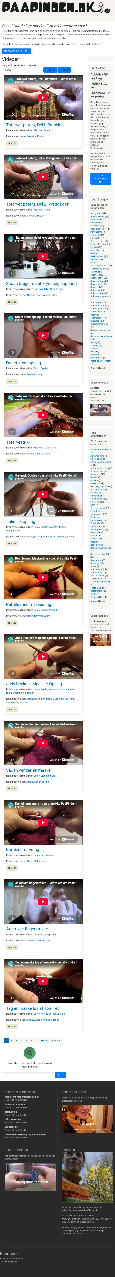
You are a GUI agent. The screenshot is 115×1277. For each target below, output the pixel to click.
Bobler (93, 480)
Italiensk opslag (20, 521)
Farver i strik (50, 447)
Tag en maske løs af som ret (32, 1008)
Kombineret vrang (22, 849)
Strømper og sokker (23, 692)
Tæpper (94, 348)
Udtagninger (96, 591)
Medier (93, 253)
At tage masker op (99, 468)
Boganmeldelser (98, 228)
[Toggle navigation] (6, 17)
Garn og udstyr (41, 289)
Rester (93, 262)
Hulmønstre (96, 511)
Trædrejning (96, 345)
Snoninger (95, 563)
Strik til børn (96, 284)
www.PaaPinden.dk (88, 1210)
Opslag (44, 368)
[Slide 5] (107, 641)
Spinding (94, 271)
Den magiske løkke (64, 698)
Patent (47, 130)
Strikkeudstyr (96, 578)
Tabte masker (97, 588)
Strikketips (95, 321)
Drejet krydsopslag (23, 362)
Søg (62, 1075)
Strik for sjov (96, 275)
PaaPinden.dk (96, 256)
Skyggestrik (96, 560)
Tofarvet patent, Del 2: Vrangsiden (37, 204)
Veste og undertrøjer (100, 360)
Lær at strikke (48, 775)
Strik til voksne (97, 293)
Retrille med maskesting (28, 604)
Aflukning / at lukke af (101, 449)
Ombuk (93, 535)
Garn (92, 505)
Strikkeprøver (96, 317)
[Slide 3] (102, 411)
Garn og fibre (96, 241)
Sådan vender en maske (28, 770)
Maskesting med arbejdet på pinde (22, 1096)
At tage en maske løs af (53, 1013)
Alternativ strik (97, 216)
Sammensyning (49, 610)
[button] (90, 410)
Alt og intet (95, 213)
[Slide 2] (98, 411)
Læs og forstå (97, 529)
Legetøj (94, 247)
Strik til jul (95, 287)
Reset (66, 70)
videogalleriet (96, 391)
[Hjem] (56, 7)
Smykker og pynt (98, 268)
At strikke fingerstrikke (27, 929)
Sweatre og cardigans (101, 336)
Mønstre (38, 130)
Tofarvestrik (17, 442)
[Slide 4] (107, 411)
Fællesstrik (95, 238)
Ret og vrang (47, 855)
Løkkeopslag (11, 1126)
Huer (92, 244)
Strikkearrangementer (101, 296)
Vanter (93, 594)
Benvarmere (96, 219)
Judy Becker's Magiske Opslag (34, 683)
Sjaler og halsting (98, 265)
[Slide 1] (94, 411)
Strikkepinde (96, 569)
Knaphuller (95, 523)
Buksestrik (95, 483)
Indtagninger (96, 514)
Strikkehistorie (97, 305)
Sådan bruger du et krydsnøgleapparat (41, 283)
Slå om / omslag (13, 1119)
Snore (93, 566)
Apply (52, 70)
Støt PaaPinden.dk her (15, 51)
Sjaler (93, 557)
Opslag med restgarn (30, 1181)
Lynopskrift (95, 250)
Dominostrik (96, 231)
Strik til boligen (97, 281)
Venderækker (96, 597)
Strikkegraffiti (96, 302)
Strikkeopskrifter (98, 308)
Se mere (12, 143)
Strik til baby (96, 278)
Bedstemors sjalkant (15, 1104)
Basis (37, 368)
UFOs (93, 351)
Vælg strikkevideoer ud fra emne (19, 65)
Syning (93, 342)
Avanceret (54, 689)
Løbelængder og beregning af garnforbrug (25, 1134)
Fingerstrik (50, 934)
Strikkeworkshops (99, 324)
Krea (104, 244)
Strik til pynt (96, 290)
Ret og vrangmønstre (64, 536)
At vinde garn (56, 289)
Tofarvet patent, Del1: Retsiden (35, 124)
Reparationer (96, 259)
